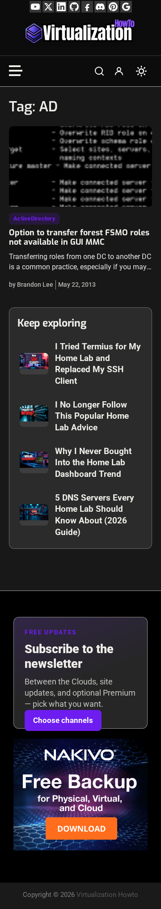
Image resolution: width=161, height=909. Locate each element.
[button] (99, 71)
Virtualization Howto (107, 895)
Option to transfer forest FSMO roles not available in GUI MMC (79, 237)
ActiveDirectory (34, 218)
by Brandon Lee (31, 284)
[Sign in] (119, 71)
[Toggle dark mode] (141, 71)
